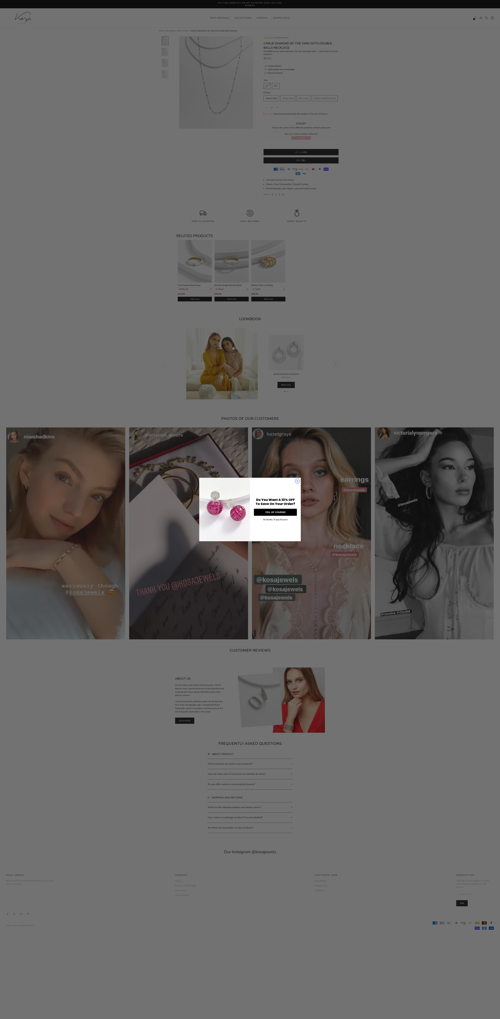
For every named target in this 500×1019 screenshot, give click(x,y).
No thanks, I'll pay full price (275, 519)
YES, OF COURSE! (275, 512)
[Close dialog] (297, 481)
